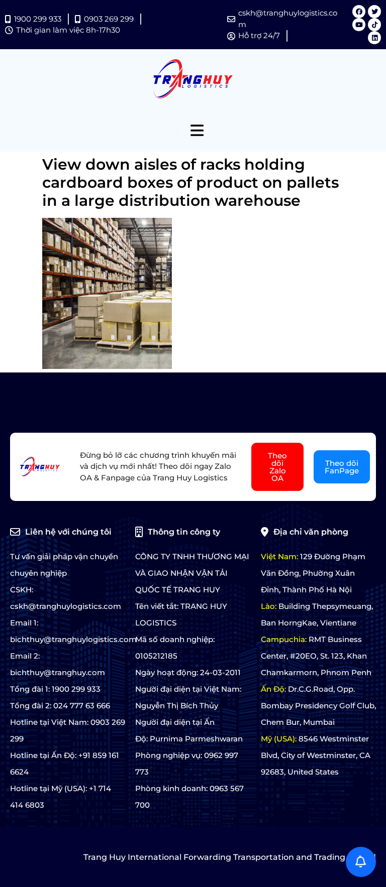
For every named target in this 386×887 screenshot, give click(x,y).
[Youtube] (358, 24)
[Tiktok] (374, 24)
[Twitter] (374, 11)
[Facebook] (358, 11)
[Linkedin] (374, 37)
